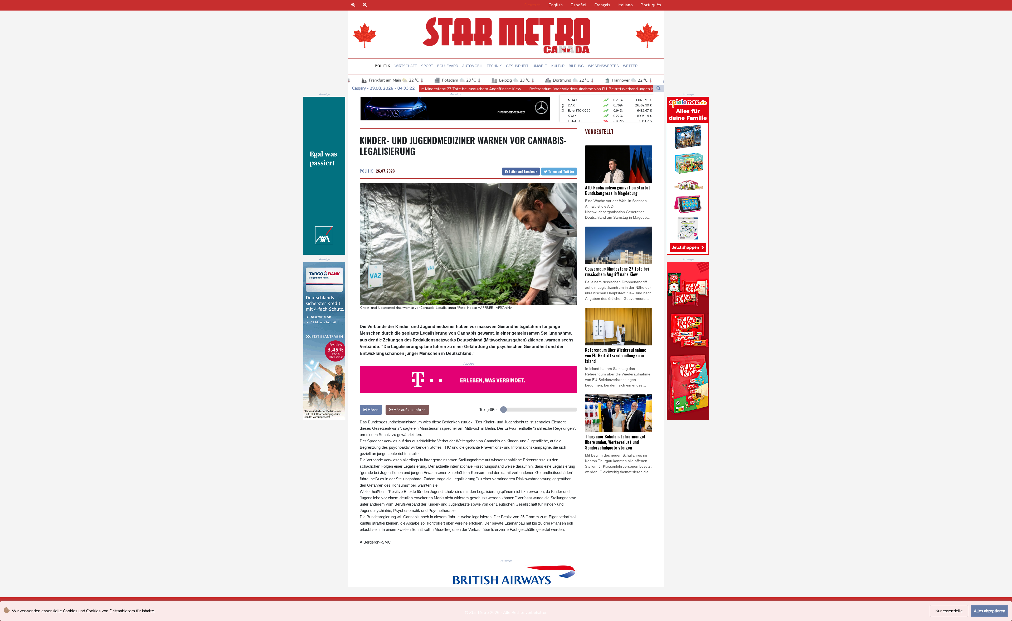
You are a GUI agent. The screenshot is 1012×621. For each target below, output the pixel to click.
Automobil (472, 66)
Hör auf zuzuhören (409, 409)
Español (579, 5)
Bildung (576, 66)
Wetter (630, 66)
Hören (372, 409)
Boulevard (447, 66)
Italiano (625, 5)
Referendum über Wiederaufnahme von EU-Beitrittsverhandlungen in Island (513, 89)
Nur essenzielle (949, 611)
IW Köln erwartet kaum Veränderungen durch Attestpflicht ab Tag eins (652, 89)
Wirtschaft (406, 66)
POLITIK (366, 171)
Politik (382, 66)
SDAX (572, 104)
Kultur (558, 66)
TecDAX (574, 120)
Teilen (522, 171)
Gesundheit (517, 66)
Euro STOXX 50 (579, 99)
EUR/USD (575, 110)
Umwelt (540, 66)
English (555, 5)
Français (602, 5)
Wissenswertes (603, 66)
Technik (494, 66)
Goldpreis (575, 115)
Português (650, 5)
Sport (427, 66)
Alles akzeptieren (989, 611)
